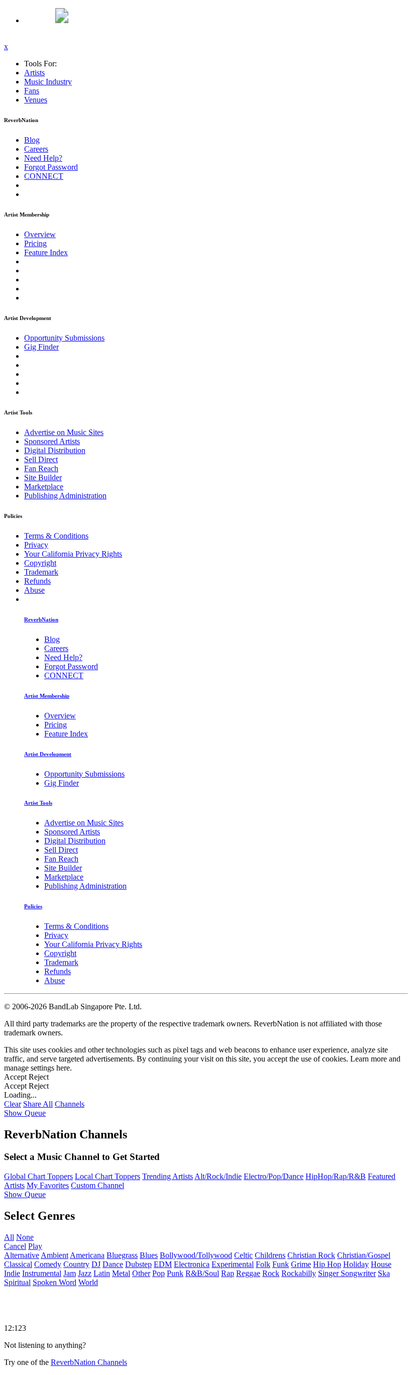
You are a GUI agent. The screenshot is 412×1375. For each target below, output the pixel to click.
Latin (101, 1273)
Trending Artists (167, 1176)
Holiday (356, 1264)
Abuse (34, 590)
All (9, 1237)
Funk (280, 1264)
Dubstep (138, 1264)
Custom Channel (97, 1185)
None (25, 1237)
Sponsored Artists (52, 441)
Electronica (192, 1264)
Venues (35, 99)
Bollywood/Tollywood (196, 1255)
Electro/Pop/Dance (273, 1176)
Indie (12, 1273)
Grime (301, 1264)
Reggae (248, 1273)
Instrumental (41, 1273)
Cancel (15, 1246)
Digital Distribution (54, 450)
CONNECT (43, 176)
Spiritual (17, 1282)
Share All (38, 1104)
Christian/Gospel (363, 1255)
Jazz (84, 1273)
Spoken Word (54, 1282)
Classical (18, 1264)
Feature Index (46, 252)
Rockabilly (298, 1273)
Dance (112, 1264)
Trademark (41, 572)
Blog (32, 140)
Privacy (36, 545)
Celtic (243, 1255)
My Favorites (48, 1185)
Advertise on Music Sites (64, 432)
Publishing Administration (65, 495)
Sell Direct (41, 459)
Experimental (233, 1264)
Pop (158, 1273)
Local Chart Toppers (107, 1176)
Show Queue (25, 1113)
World (88, 1282)
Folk (263, 1264)
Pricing (35, 243)
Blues (149, 1255)
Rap (227, 1273)
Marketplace (43, 486)
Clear (12, 1104)
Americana (87, 1255)
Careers (36, 149)
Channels (69, 1104)
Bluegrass (122, 1255)
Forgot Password (51, 167)
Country (76, 1264)
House (381, 1264)
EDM (163, 1264)
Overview (40, 234)
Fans (31, 90)
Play (35, 1246)
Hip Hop (327, 1264)
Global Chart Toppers (38, 1176)
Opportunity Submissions (64, 338)
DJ (95, 1264)
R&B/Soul (202, 1273)
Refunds (37, 581)
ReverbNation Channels (89, 1362)
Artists (34, 72)
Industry (48, 81)
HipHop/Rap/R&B (335, 1176)
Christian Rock (311, 1255)
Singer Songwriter (347, 1273)
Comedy (47, 1264)
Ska (384, 1273)
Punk (175, 1273)
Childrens (270, 1255)
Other (141, 1273)
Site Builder (43, 477)
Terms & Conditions (56, 536)
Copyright (40, 563)
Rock (270, 1273)
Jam (69, 1273)
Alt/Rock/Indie (218, 1176)
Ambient (54, 1255)
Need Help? (43, 158)
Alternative (21, 1255)
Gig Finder (41, 347)
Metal (121, 1273)
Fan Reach (41, 468)
